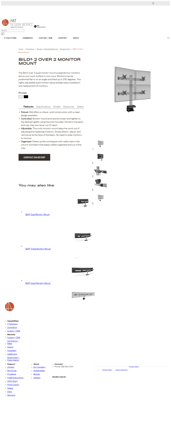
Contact (10, 367)
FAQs (9, 392)
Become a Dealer (59, 377)
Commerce (12, 328)
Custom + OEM (13, 331)
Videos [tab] (80, 106)
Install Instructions (15, 378)
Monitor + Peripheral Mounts (47, 49)
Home (21, 49)
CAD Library (12, 381)
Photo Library (13, 385)
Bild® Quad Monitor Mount (38, 283)
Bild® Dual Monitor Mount (37, 215)
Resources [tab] (68, 106)
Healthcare (12, 354)
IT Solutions (30, 49)
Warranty (11, 395)
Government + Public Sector (13, 359)
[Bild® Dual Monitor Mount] (88, 200)
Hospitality (11, 351)
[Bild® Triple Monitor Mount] (88, 235)
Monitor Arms (65, 49)
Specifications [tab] (43, 106)
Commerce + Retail (12, 342)
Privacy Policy (134, 366)
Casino (10, 347)
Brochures (12, 371)
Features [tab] (28, 106)
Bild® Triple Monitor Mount (38, 249)
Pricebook (11, 374)
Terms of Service (121, 370)
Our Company (39, 367)
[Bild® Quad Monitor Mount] (88, 269)
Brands (36, 374)
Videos (10, 388)
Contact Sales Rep (34, 157)
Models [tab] (57, 106)
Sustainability (39, 371)
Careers (36, 378)
